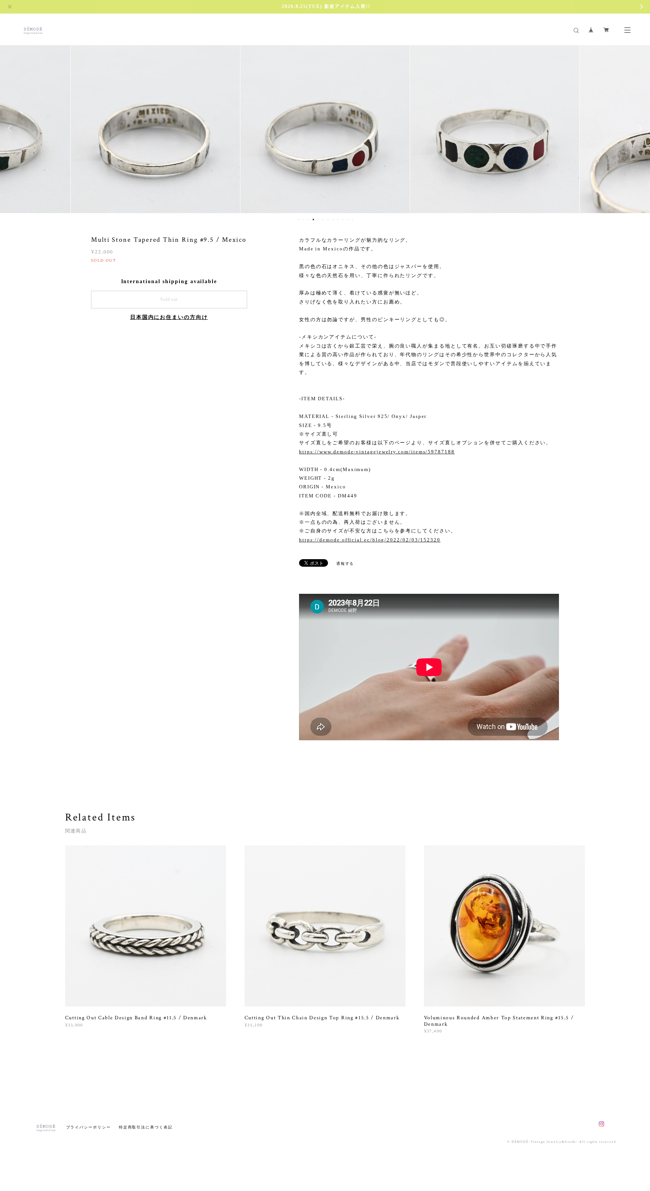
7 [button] (328, 219)
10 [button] (342, 219)
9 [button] (338, 219)
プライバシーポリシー (88, 1127)
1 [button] (298, 219)
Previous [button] (11, 128)
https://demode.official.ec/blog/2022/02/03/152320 (369, 540)
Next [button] (638, 128)
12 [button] (352, 219)
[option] (155, 128)
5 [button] (318, 219)
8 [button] (333, 219)
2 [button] (303, 219)
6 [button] (323, 219)
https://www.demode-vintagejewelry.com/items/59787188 (377, 451)
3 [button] (308, 219)
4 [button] (313, 219)
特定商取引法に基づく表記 (146, 1127)
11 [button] (347, 219)
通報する (345, 563)
